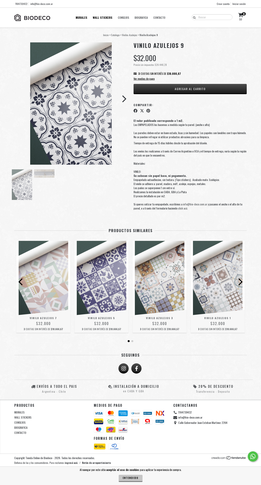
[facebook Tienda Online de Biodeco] (136, 368)
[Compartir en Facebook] (135, 110)
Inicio (106, 35)
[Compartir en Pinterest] (148, 110)
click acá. (183, 208)
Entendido (130, 477)
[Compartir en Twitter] (142, 110)
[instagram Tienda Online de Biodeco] (123, 368)
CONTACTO (159, 17)
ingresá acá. (71, 462)
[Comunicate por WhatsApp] (253, 456)
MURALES (81, 17)
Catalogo (115, 35)
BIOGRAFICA (141, 17)
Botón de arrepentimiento (96, 462)
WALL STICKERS (102, 17)
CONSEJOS (123, 17)
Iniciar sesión (239, 4)
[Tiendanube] (229, 458)
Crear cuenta (223, 4)
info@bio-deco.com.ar (41, 4)
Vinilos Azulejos (129, 35)
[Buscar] (193, 17)
